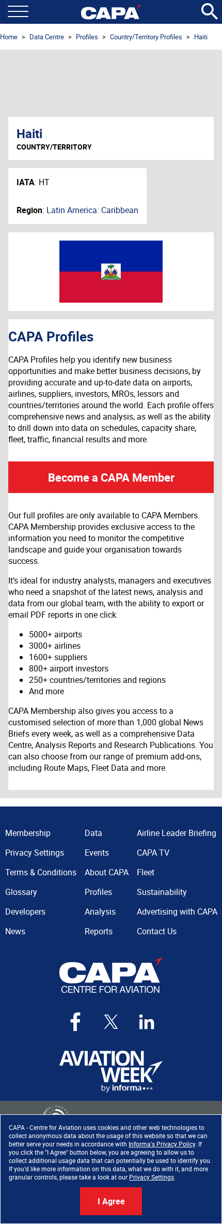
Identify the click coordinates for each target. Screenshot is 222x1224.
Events (97, 852)
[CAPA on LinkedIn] (146, 1021)
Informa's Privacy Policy (162, 1144)
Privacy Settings (151, 1177)
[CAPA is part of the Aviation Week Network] (111, 1071)
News (15, 931)
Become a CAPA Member (111, 477)
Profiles (87, 36)
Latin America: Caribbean (92, 210)
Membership (28, 833)
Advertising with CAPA (177, 911)
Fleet (145, 872)
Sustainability (162, 892)
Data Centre (46, 36)
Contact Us (157, 931)
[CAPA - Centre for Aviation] (111, 12)
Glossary (21, 892)
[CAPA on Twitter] (111, 1021)
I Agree (111, 1201)
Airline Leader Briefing (176, 833)
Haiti (201, 36)
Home (9, 36)
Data (93, 833)
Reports (99, 931)
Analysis (100, 911)
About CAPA (107, 872)
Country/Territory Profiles (146, 36)
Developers (25, 911)
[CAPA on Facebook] (75, 1021)
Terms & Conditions (40, 872)
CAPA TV (153, 852)
